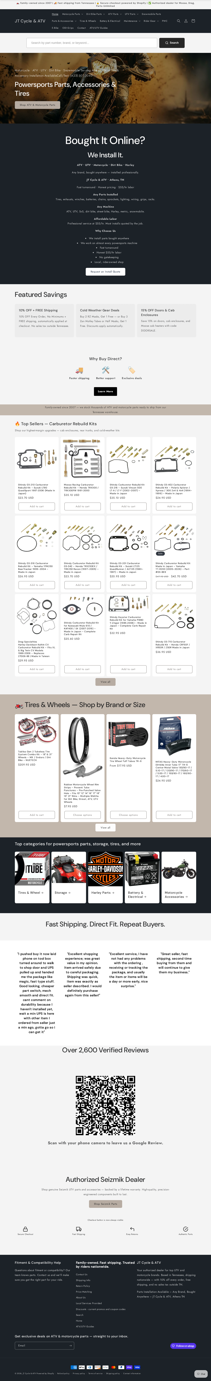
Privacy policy (79, 1373)
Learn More (105, 391)
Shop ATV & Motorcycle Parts (37, 105)
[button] (72, 14)
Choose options (82, 815)
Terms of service (96, 1373)
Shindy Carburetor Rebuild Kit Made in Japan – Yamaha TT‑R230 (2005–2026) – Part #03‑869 (173, 567)
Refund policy (63, 1373)
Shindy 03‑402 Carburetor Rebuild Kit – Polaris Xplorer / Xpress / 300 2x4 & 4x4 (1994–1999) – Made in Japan (174, 489)
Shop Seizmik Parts (105, 1204)
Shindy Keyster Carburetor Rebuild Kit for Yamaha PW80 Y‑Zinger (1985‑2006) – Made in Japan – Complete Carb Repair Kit (128, 623)
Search (79, 1315)
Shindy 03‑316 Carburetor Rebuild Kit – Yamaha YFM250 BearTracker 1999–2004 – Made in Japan (35, 567)
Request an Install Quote (105, 271)
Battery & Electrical (135, 895)
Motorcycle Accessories (174, 895)
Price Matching (84, 1291)
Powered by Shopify (45, 1373)
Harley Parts (101, 893)
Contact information (132, 1373)
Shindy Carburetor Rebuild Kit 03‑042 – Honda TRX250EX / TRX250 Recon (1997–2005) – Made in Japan (81, 567)
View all (105, 682)
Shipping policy (113, 1373)
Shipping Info (83, 1280)
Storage (61, 893)
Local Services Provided (89, 1303)
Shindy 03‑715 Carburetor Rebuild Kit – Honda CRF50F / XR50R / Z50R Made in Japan (173, 644)
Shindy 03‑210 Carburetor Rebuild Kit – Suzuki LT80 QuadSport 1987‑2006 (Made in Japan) (36, 489)
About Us (81, 1297)
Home (79, 1320)
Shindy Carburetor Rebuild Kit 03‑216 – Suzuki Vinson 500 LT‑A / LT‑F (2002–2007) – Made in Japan (127, 489)
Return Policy (83, 1286)
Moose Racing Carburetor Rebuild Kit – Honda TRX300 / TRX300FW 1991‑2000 (81, 487)
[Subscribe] (70, 1346)
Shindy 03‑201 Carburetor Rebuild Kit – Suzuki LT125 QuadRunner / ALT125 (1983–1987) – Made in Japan (126, 567)
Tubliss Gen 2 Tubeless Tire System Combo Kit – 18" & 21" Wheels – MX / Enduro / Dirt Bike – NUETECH (35, 756)
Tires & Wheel (29, 893)
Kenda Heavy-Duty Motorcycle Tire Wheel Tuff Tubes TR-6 (128, 760)
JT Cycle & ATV (29, 1373)
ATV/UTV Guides (85, 1326)
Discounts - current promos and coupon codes (101, 1309)
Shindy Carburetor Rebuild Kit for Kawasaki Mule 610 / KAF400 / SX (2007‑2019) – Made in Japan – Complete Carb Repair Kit (81, 628)
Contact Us (82, 1274)
